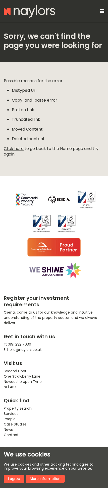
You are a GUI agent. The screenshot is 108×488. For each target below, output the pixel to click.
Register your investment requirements (36, 301)
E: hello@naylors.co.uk (23, 349)
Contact (11, 434)
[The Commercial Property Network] (26, 199)
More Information (45, 478)
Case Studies (15, 424)
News (8, 429)
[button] (101, 11)
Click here (14, 148)
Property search (18, 408)
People (10, 418)
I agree (14, 478)
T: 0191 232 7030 (17, 344)
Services (11, 413)
